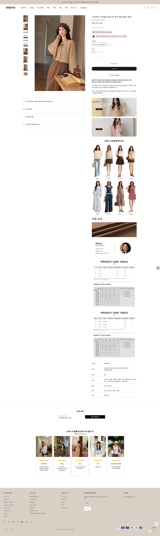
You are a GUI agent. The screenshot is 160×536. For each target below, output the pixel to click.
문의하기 (6, 499)
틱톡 (62, 505)
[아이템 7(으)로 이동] (25, 67)
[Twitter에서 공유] (97, 27)
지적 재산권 (7, 510)
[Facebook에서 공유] (95, 27)
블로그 (6, 513)
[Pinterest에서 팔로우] (18, 522)
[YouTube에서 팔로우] (22, 522)
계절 (60, 7)
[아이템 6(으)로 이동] (25, 59)
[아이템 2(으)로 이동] (25, 26)
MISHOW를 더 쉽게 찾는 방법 (37, 513)
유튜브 (63, 502)
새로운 (32, 7)
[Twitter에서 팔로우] (9, 522)
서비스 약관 (7, 507)
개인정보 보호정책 (9, 505)
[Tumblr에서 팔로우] (31, 522)
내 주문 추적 (33, 499)
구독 (87, 508)
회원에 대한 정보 (34, 496)
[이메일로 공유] (102, 27)
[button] (34, 455)
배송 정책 (32, 502)
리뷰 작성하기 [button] (95, 417)
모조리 (6, 516)
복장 (48, 7)
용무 (66, 7)
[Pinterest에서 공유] (100, 27)
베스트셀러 (40, 7)
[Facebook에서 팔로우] (5, 522)
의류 (54, 7)
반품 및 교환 (33, 505)
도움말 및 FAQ (33, 510)
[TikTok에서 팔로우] (26, 522)
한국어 (12, 529)
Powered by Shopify (69, 529)
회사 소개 (74, 7)
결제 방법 (32, 507)
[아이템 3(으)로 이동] (25, 35)
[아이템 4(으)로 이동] (25, 43)
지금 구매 (114, 68)
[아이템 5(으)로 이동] (25, 51)
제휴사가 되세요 (8, 502)
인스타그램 (64, 496)
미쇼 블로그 (83, 7)
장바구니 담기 (114, 63)
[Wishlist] (151, 8)
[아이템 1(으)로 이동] (25, 18)
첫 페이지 (23, 7)
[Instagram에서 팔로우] (13, 522)
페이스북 (63, 499)
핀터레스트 (64, 507)
